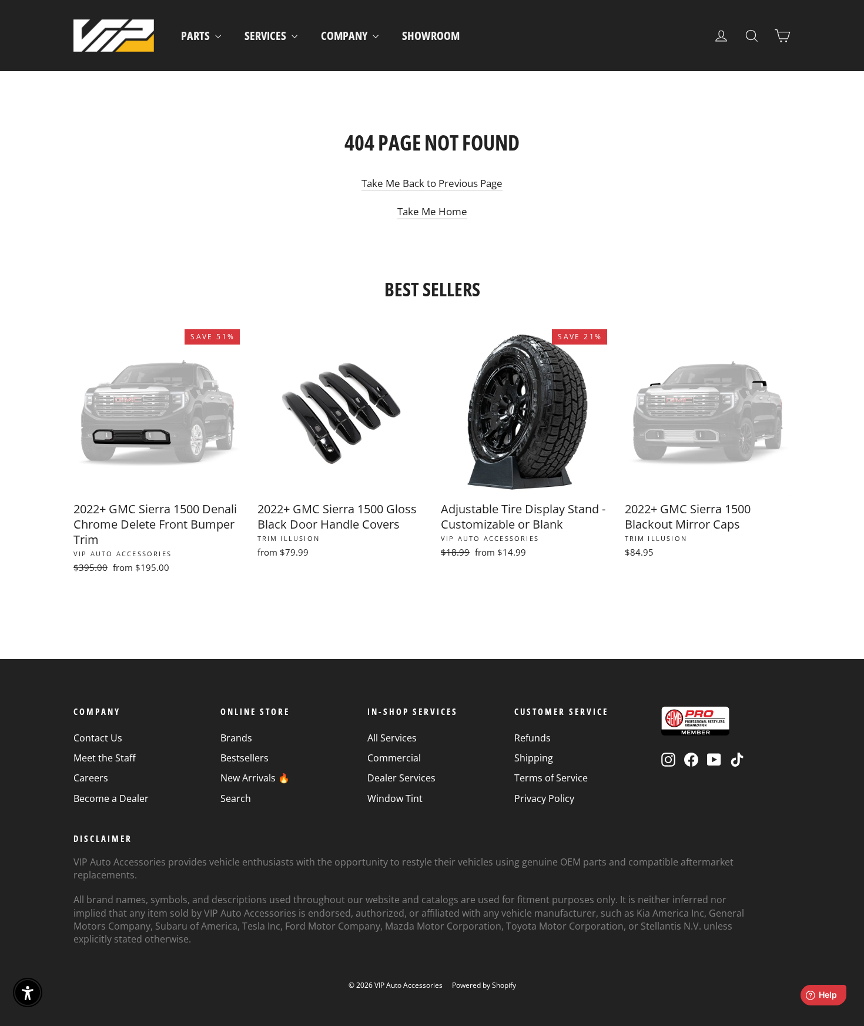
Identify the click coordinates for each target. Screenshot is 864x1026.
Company (345, 36)
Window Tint (395, 798)
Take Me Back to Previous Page (432, 183)
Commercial (394, 757)
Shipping (533, 757)
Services (267, 36)
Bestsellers (244, 757)
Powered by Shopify (484, 985)
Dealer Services (401, 777)
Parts (196, 36)
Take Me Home (432, 211)
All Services (392, 737)
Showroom (431, 36)
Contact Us (97, 737)
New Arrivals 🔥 (255, 777)
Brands (236, 737)
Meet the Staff (104, 757)
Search (235, 798)
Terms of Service (551, 777)
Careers (90, 777)
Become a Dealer (111, 798)
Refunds (532, 737)
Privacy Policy (544, 798)
